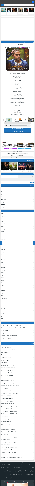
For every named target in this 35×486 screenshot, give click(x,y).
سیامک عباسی (3, 254)
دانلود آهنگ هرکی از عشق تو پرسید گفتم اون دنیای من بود (9, 378)
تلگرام (8, 153)
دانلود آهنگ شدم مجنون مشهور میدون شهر (7, 375)
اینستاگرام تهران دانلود (10, 148)
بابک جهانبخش (3, 229)
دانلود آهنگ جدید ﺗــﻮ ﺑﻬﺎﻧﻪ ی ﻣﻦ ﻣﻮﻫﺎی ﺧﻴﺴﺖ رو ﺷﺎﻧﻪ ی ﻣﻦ (9, 395)
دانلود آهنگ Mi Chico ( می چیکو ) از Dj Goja (7, 401)
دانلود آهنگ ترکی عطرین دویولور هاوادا (6, 357)
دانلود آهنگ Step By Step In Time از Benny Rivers (8, 360)
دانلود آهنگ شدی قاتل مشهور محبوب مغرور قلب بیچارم (9, 406)
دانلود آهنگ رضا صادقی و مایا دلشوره (6, 347)
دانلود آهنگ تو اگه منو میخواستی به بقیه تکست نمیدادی (9, 447)
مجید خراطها (3, 295)
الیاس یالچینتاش (3, 319)
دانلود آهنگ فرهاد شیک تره (5, 333)
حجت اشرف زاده (3, 237)
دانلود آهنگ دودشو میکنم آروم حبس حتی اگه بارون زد (8, 418)
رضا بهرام (2, 246)
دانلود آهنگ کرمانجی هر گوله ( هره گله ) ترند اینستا (8, 383)
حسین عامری (3, 242)
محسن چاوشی (3, 308)
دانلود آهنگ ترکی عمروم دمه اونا (5, 355)
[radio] (21, 112)
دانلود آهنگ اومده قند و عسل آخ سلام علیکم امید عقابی (8, 452)
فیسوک (25, 153)
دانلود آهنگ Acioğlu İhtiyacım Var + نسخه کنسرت (8, 367)
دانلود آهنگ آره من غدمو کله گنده (6, 432)
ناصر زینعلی (3, 313)
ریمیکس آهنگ (3, 204)
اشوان (2, 218)
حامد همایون (3, 234)
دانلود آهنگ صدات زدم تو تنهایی (5, 416)
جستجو (2, 4)
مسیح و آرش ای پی (4, 298)
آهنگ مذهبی (3, 197)
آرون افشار (2, 226)
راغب (2, 244)
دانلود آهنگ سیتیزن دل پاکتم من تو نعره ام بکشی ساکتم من (9, 450)
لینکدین (17, 153)
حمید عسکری (3, 239)
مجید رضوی (2, 293)
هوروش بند (3, 316)
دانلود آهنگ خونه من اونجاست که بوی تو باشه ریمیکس (9, 411)
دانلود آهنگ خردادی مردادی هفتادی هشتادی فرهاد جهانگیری (9, 413)
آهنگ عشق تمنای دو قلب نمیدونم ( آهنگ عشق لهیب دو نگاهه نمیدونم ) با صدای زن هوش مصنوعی (15, 327)
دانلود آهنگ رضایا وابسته (4, 340)
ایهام (2, 221)
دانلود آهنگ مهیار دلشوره (8, 470)
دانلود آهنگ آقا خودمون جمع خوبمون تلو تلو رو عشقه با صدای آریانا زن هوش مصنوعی (17, 469)
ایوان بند (2, 224)
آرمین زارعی (2, 228)
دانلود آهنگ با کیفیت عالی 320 (17, 128)
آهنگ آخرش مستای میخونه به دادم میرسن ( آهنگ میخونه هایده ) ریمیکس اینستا (6, 477)
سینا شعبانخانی (3, 259)
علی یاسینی (2, 272)
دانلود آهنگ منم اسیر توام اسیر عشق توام (7, 370)
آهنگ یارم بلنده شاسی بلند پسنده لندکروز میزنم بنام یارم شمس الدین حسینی (17, 474)
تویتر (21, 153)
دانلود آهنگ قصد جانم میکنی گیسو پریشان (7, 398)
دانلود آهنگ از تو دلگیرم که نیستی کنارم (6, 424)
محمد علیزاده (3, 290)
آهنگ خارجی (3, 191)
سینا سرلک (2, 257)
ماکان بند (2, 305)
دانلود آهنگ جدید (15, 157)
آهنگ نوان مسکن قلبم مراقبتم (5, 352)
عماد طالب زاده (3, 280)
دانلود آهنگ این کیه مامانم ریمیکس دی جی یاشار (8, 429)
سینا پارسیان (3, 260)
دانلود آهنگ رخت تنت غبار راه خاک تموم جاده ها (7, 391)
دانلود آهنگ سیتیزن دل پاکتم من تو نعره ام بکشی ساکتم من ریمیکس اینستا (11, 457)
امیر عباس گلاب (3, 223)
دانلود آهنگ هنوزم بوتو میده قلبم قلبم (6, 396)
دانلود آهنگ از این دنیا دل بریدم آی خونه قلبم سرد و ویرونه (9, 459)
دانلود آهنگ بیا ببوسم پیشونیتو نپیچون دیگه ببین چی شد (9, 442)
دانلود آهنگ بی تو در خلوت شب (5, 439)
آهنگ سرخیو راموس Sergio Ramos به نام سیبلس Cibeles (9, 349)
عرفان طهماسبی (3, 270)
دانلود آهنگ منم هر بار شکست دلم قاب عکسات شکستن (9, 377)
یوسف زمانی (3, 318)
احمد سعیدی (3, 216)
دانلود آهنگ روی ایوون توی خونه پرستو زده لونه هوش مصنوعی (10, 385)
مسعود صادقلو (3, 267)
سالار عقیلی (2, 252)
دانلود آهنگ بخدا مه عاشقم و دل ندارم (6, 390)
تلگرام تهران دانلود (23, 148)
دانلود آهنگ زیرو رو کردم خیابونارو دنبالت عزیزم (7, 380)
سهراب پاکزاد (3, 264)
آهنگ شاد (2, 192)
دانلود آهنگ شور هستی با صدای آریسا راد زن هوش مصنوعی (9, 328)
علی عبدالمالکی (3, 275)
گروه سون (2, 288)
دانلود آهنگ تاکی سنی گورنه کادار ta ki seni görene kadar (9, 359)
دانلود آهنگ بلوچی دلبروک (4, 388)
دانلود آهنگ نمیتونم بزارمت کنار (5, 409)
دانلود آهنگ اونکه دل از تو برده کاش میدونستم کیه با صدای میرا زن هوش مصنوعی (12, 325)
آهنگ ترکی (2, 189)
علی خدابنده (10, 157)
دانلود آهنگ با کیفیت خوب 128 (17, 131)
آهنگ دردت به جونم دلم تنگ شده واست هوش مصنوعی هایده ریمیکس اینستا (7, 473)
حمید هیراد (2, 241)
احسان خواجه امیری (4, 219)
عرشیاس (2, 278)
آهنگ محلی (2, 196)
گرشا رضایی (2, 287)
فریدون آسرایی (3, 285)
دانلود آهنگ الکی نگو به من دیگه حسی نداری (7, 373)
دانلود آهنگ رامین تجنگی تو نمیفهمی (6, 338)
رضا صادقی (2, 247)
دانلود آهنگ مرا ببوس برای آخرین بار (6, 414)
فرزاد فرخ (2, 282)
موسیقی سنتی (3, 207)
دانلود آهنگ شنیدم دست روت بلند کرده (6, 434)
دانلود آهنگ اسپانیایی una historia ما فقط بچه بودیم (8, 455)
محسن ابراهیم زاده (3, 306)
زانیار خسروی (3, 249)
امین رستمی (3, 213)
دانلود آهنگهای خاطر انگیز (4, 201)
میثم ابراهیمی (3, 311)
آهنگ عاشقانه (21, 155)
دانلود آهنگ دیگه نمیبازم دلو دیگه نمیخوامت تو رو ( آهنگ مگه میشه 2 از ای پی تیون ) (13, 454)
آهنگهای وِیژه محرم (4, 199)
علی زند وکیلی (3, 277)
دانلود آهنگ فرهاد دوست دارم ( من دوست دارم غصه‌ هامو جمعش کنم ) (11, 431)
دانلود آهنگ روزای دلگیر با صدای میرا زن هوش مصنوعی (9, 335)
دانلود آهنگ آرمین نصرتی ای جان (17, 471)
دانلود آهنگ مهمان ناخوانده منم (5, 426)
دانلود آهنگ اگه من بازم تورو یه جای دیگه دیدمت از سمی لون (9, 437)
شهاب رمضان (3, 265)
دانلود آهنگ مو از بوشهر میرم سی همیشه (7, 408)
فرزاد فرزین (2, 283)
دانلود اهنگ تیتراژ (3, 202)
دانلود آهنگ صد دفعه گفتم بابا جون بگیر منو (7, 419)
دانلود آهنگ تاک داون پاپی (18, 466)
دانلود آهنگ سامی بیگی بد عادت (5, 444)
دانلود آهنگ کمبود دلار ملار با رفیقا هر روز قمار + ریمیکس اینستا (10, 393)
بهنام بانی (2, 231)
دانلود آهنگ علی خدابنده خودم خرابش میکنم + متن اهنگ (17, 108)
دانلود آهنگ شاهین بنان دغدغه (5, 330)
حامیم (2, 236)
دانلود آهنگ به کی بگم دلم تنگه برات (6, 421)
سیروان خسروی (3, 262)
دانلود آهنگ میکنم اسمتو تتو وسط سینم (6, 436)
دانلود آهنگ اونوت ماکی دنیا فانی (5, 354)
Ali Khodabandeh (20, 157)
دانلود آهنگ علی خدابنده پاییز (27, 42)
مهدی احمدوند (3, 300)
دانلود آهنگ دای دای (4, 362)
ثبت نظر (32, 182)
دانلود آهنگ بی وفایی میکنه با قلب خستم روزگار (7, 403)
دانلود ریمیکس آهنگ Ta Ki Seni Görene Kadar (7, 365)
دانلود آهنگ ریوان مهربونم (5, 332)
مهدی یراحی (2, 303)
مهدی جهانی (3, 301)
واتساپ (13, 153)
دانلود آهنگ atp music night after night (7, 372)
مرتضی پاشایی (3, 296)
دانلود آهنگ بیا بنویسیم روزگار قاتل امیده (7, 449)
